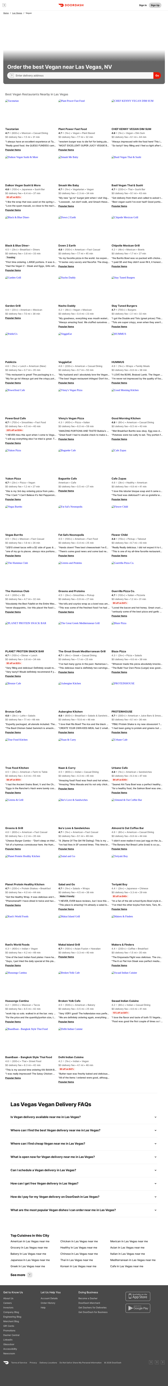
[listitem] (18, 1241)
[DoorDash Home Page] (70, 5)
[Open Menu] (4, 5)
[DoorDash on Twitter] (157, 1362)
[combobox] (83, 75)
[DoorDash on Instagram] (163, 1362)
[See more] (29, 1275)
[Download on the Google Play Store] (138, 1308)
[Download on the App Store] (138, 1296)
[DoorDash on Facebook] (151, 1362)
